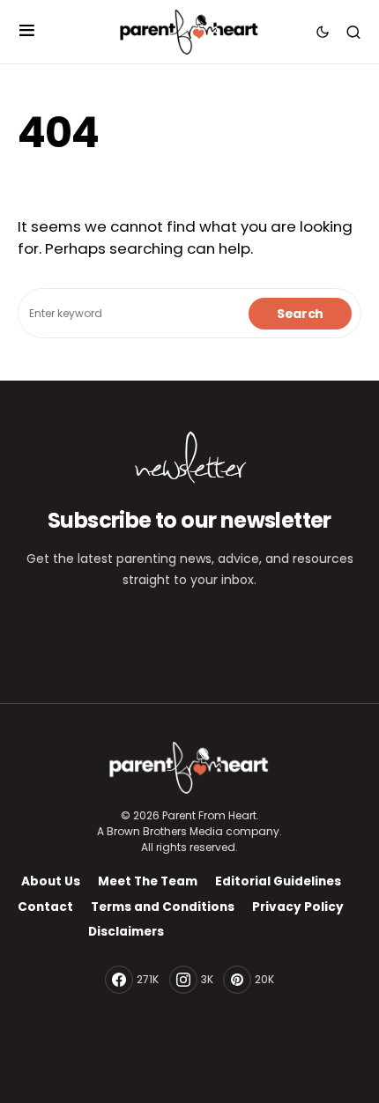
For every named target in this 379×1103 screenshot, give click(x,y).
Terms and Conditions (162, 907)
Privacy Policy (298, 907)
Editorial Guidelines (278, 881)
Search (300, 313)
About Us (50, 881)
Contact (45, 907)
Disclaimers (126, 931)
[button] (27, 31)
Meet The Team (147, 881)
